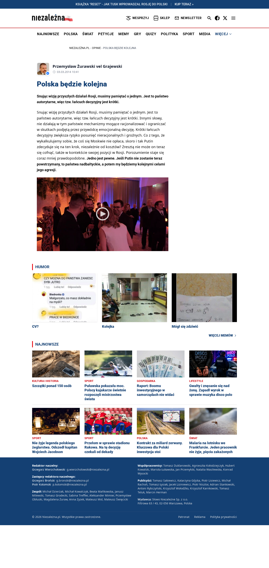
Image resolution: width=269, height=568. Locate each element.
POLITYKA (169, 34)
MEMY (123, 34)
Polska (142, 438)
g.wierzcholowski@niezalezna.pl (88, 469)
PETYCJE (106, 34)
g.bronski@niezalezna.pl (72, 480)
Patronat (183, 517)
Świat (193, 438)
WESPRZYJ (140, 18)
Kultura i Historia (45, 381)
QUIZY (151, 34)
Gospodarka (146, 381)
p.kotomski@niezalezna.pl (70, 484)
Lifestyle (196, 381)
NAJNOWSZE (48, 34)
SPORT (188, 34)
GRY (137, 34)
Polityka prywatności (223, 517)
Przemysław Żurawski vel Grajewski (87, 66)
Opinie (96, 48)
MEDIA (204, 34)
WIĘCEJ (221, 34)
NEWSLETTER (191, 18)
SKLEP (165, 18)
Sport (89, 381)
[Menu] (233, 18)
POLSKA (71, 34)
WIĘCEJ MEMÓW (221, 335)
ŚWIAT (87, 34)
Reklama (199, 517)
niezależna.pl (79, 48)
